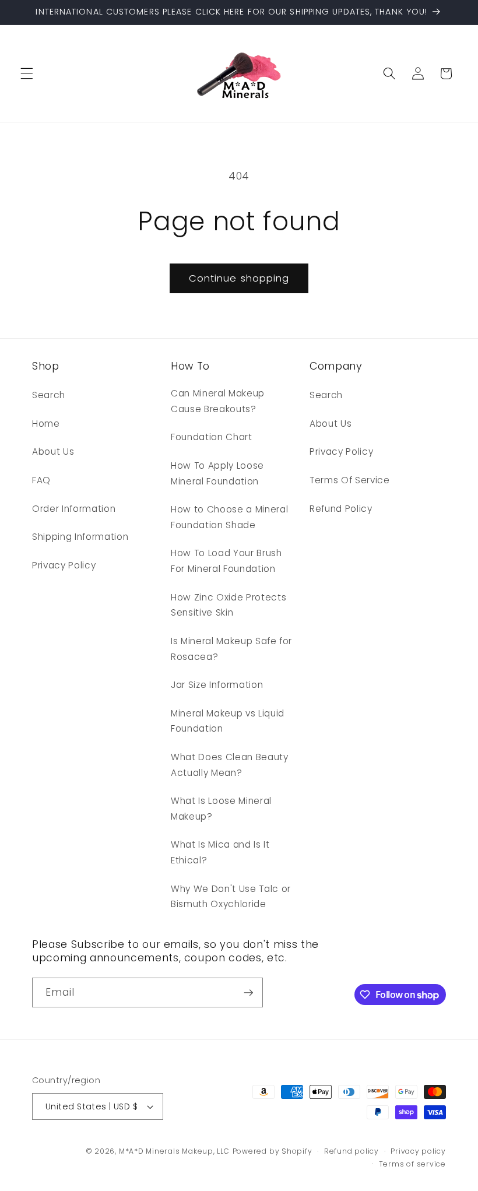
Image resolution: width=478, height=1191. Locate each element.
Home (46, 423)
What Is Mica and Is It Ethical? (220, 852)
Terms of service (412, 1164)
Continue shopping (239, 278)
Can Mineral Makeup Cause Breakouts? (218, 401)
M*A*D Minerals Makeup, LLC (174, 1151)
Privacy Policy (64, 565)
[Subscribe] (248, 993)
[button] (27, 73)
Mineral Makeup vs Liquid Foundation (227, 721)
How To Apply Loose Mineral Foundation (217, 473)
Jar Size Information (217, 685)
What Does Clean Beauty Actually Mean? (230, 765)
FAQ (41, 480)
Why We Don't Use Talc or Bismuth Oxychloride (231, 897)
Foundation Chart (211, 437)
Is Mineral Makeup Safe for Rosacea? (231, 649)
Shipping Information (80, 536)
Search (48, 395)
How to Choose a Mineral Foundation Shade (229, 517)
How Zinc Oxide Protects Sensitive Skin (228, 605)
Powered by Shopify (272, 1151)
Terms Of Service (350, 480)
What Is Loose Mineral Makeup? (221, 809)
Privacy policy (418, 1151)
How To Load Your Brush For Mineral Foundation (226, 561)
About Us (53, 451)
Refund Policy (341, 509)
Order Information (73, 509)
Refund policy (351, 1151)
